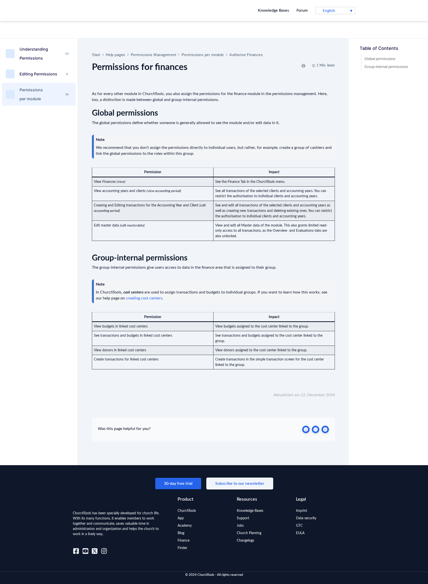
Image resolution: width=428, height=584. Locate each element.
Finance (183, 540)
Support (243, 518)
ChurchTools (187, 511)
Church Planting (249, 533)
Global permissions (380, 59)
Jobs (240, 525)
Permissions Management (153, 55)
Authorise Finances (246, 55)
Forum (302, 10)
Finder (182, 548)
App (181, 518)
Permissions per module (203, 55)
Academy (185, 525)
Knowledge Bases (273, 10)
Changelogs (245, 540)
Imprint (301, 511)
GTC (299, 525)
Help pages (115, 55)
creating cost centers (144, 298)
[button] (335, 10)
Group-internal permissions (386, 67)
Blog (181, 533)
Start (96, 55)
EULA (300, 533)
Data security (306, 518)
